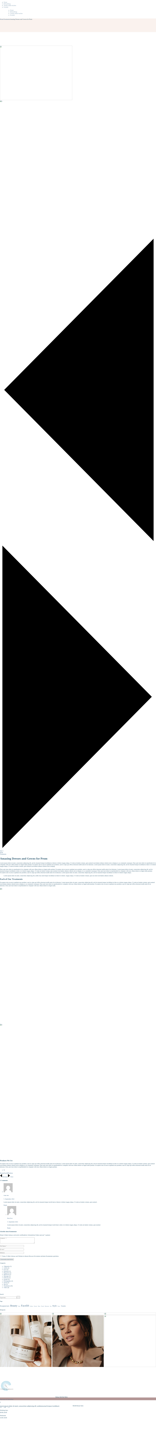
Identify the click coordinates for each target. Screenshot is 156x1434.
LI (9, 1407)
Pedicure (6, 1278)
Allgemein (7, 1266)
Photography (7, 1281)
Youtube (63, 1306)
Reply (5, 1205)
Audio (5, 1268)
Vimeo (58, 1306)
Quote (5, 1282)
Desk (19, 1306)
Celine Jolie (6, 1195)
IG (1, 1407)
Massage (6, 1276)
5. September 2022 (9, 1199)
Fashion (10, 1173)
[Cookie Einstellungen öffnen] (13, 1433)
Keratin (35, 1306)
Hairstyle (6, 1271)
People (5, 1279)
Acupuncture (4, 1306)
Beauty (2, 1173)
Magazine (6, 1273)
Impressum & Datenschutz (6, 1399)
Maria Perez (10, 1218)
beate (1, 852)
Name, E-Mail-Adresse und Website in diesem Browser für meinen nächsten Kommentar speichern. (30, 1256)
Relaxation (47, 1306)
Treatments (7, 19)
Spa (5, 1284)
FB (5, 1407)
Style (54, 1306)
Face (5, 1269)
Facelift (6, 1173)
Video (5, 1287)
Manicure (6, 1274)
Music (39, 1306)
